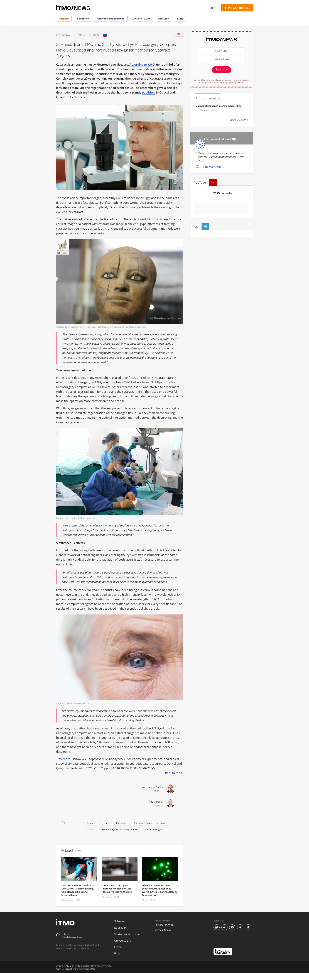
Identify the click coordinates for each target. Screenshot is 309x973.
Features (163, 18)
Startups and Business (110, 18)
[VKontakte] (179, 33)
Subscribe (221, 69)
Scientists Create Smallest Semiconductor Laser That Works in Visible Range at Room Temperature (159, 890)
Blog (180, 18)
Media (118, 947)
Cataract (91, 829)
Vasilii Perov (156, 801)
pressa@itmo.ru (162, 930)
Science (64, 18)
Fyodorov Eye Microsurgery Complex (120, 829)
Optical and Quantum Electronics (150, 823)
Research (91, 823)
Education (83, 18)
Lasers (106, 823)
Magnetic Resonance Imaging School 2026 (218, 105)
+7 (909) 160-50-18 (163, 925)
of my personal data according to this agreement (221, 82)
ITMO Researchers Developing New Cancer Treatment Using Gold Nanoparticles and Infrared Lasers (77, 890)
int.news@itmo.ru (213, 167)
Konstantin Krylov (152, 787)
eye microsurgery (154, 829)
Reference (63, 759)
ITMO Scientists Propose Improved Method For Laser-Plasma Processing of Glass (117, 888)
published (148, 92)
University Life (141, 18)
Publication (121, 823)
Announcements (207, 98)
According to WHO (142, 65)
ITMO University (222, 193)
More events (237, 120)
